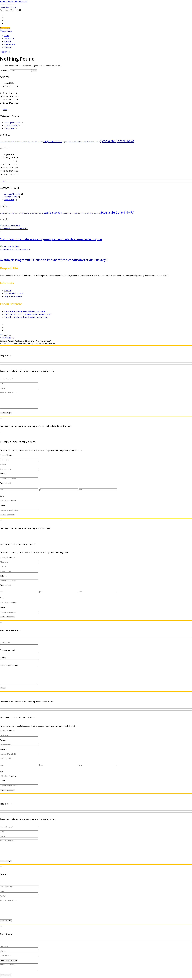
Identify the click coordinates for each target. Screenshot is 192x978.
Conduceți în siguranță (36, 142)
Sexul (2, 496)
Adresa (3, 464)
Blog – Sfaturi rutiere (13, 296)
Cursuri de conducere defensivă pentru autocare (24, 311)
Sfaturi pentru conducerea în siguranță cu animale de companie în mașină (51, 239)
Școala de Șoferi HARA (117, 141)
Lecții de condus (52, 141)
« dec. (5, 109)
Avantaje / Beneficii (12, 122)
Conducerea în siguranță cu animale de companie (14, 142)
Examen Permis (10, 125)
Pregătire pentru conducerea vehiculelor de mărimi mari (27, 314)
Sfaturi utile (9, 128)
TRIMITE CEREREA (7, 515)
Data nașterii (5, 483)
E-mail (2, 505)
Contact (7, 290)
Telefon (3, 474)
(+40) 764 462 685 (7, 338)
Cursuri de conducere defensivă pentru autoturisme (26, 317)
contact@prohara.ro (8, 7)
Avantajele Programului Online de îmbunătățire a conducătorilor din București (53, 260)
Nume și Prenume (7, 455)
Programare (5, 28)
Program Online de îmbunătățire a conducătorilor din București (81, 142)
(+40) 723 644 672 (7, 4)
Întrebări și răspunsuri (13, 293)
